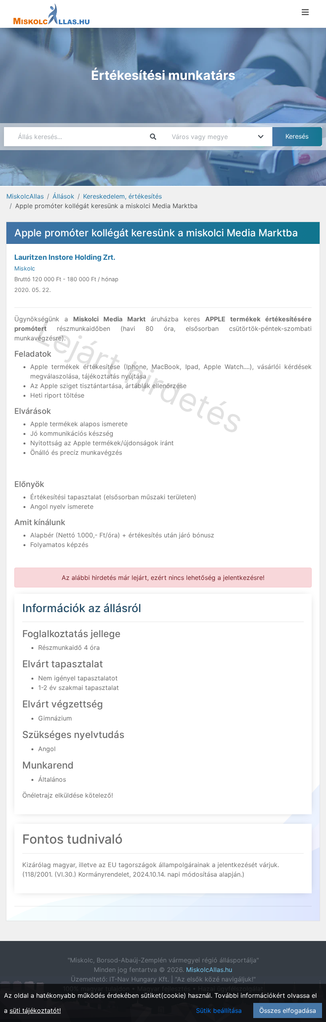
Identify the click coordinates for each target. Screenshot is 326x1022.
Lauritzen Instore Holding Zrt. (64, 257)
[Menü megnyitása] (305, 12)
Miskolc (24, 268)
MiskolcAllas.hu (209, 970)
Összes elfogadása (287, 1010)
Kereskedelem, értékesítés (122, 196)
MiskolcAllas (25, 196)
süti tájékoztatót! (35, 1010)
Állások (63, 196)
